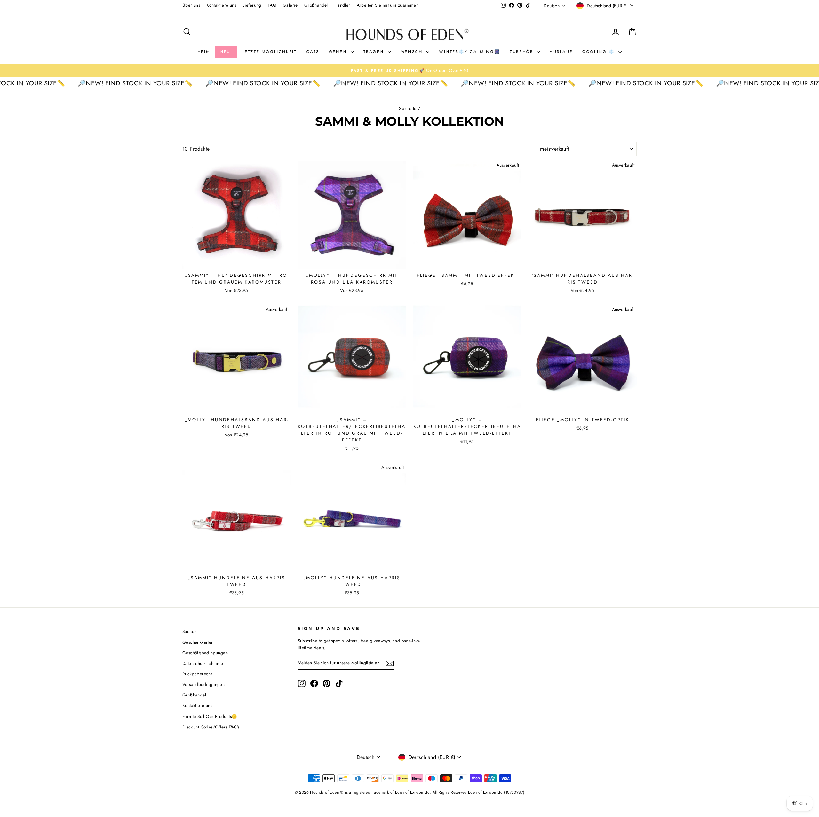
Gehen (339, 52)
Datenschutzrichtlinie (202, 663)
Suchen (189, 631)
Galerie (290, 5)
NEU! (226, 52)
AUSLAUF (561, 52)
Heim (203, 52)
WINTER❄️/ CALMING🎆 (469, 52)
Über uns (191, 5)
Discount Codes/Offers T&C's (211, 727)
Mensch (413, 52)
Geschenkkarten (198, 642)
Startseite (408, 108)
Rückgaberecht (197, 674)
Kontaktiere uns (221, 5)
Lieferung (252, 5)
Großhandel (316, 5)
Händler (342, 5)
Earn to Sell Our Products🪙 (209, 716)
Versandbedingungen (203, 684)
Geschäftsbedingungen (205, 653)
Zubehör (522, 52)
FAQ (272, 5)
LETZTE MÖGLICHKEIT (269, 52)
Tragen (374, 52)
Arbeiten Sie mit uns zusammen (388, 5)
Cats (312, 52)
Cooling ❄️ (599, 52)
